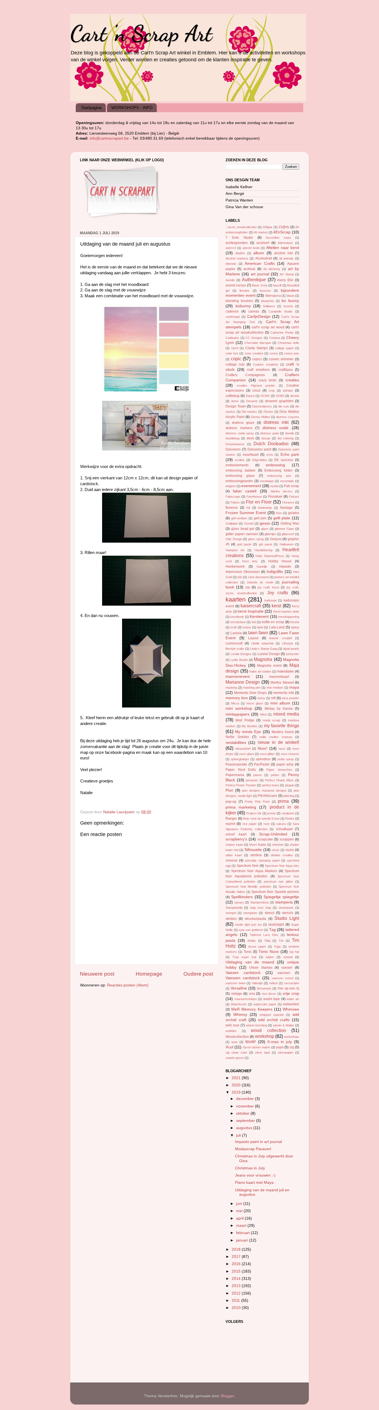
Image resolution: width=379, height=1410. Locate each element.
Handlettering (263, 550)
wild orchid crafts (274, 1020)
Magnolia (263, 659)
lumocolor (292, 654)
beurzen (265, 290)
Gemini (249, 523)
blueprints (267, 301)
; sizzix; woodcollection (241, 227)
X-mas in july (279, 1042)
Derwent (251, 401)
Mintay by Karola (279, 709)
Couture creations (265, 364)
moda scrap (271, 720)
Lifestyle (287, 643)
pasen (257, 775)
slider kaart (234, 855)
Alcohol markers (237, 258)
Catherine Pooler (282, 332)
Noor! (262, 748)
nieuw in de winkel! (278, 742)
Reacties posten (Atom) (127, 985)
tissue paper (257, 946)
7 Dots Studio (239, 238)
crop (272, 390)
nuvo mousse (290, 754)
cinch (234, 348)
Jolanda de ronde (260, 582)
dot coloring (285, 438)
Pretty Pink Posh (257, 801)
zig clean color (236, 1052)
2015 (237, 1271)
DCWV (265, 395)
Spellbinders (242, 897)
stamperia (284, 902)
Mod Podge (245, 720)
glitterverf (288, 534)
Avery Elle (285, 280)
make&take (285, 671)
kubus (247, 627)
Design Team (236, 406)
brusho (288, 306)
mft (273, 698)
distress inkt (276, 422)
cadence (232, 311)
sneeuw (231, 860)
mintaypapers (237, 714)
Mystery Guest (283, 732)
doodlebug (232, 438)
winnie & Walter (283, 1025)
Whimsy (240, 1015)
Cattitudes (232, 337)
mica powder (290, 698)
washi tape (271, 999)
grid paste (244, 544)
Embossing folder (278, 470)
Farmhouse (254, 496)
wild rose (232, 1025)
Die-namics (249, 411)
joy (248, 587)
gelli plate (281, 518)
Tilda (267, 940)
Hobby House (280, 561)
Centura (274, 337)
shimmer (278, 844)
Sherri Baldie (257, 844)
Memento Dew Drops (250, 693)
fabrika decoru (281, 491)
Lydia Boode (239, 659)
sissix (275, 850)
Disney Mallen (260, 417)
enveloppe (267, 481)
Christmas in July (250, 1168)
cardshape (233, 316)
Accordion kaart (278, 237)
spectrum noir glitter (278, 881)
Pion (229, 790)
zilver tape (262, 1052)
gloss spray (256, 539)
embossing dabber (241, 470)
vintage (236, 994)
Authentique (254, 279)
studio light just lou (248, 924)
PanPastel (261, 764)
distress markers (239, 428)
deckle (294, 395)
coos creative (254, 353)
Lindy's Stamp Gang (263, 648)
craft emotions (258, 370)
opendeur (263, 759)
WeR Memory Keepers (251, 1009)
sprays (239, 902)
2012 (237, 1293)
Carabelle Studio (280, 311)
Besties (244, 290)
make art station (260, 671)
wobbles (231, 1031)
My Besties (249, 726)
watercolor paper (265, 1004)
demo (235, 401)
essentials (287, 481)
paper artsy (285, 764)
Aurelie (230, 280)
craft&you (286, 370)
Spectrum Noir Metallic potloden (248, 886)
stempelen (250, 913)
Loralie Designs (241, 654)
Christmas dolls (288, 342)
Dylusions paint (259, 449)
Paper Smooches (279, 769)
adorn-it (231, 248)
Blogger (227, 1396)
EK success (283, 460)
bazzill (277, 285)
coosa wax (291, 353)
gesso (265, 523)
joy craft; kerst (268, 587)
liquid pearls (291, 648)
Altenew (231, 263)
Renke (289, 818)
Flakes (235, 502)
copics (257, 359)
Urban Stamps (260, 968)
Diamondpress (262, 406)
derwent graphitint (279, 401)
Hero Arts (249, 561)
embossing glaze (240, 476)
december (245, 1099)
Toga (277, 946)
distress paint (269, 433)
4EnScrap (281, 232)
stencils (287, 913)
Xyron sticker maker (257, 1047)
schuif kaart (236, 834)
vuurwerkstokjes (245, 999)
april (240, 1218)
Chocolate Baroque (257, 342)
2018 (237, 1249)
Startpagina (91, 107)
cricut (256, 390)
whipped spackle (272, 1014)
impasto (285, 566)
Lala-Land (277, 627)
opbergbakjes (240, 759)
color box (232, 353)
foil (248, 507)
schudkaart (284, 829)
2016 (237, 1264)
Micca (235, 703)
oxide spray (285, 759)
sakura (281, 823)
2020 (237, 1085)
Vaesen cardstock (243, 973)
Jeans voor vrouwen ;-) (255, 1175)
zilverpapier (285, 1052)
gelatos (293, 513)
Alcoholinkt (263, 258)
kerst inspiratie (251, 611)
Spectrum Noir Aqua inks (282, 865)
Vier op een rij (288, 988)
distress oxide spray (240, 433)
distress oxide (275, 428)
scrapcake (265, 839)
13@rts (283, 227)
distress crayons (287, 417)
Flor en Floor (259, 501)
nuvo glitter (267, 754)
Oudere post (198, 974)
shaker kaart (234, 844)
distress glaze (243, 423)
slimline (256, 855)
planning (288, 795)
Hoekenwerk (235, 566)
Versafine (239, 988)
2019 (237, 1092)
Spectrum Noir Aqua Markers (254, 871)
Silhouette (253, 850)
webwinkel (291, 1004)
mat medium (275, 687)
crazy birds (268, 380)
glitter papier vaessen (242, 534)
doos (250, 438)
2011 (236, 1300)
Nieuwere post (97, 974)
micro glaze (254, 703)
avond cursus (236, 285)
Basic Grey (259, 285)
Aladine (240, 253)
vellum (273, 983)
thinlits (251, 940)
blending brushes (239, 301)
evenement (251, 486)
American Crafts (260, 263)
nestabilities (236, 743)
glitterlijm (270, 534)
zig (292, 1047)
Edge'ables (259, 460)
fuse (279, 513)
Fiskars (294, 496)
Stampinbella (234, 907)
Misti (263, 714)
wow (234, 1042)
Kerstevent (259, 617)
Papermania (235, 775)
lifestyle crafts (235, 648)
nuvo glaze (246, 754)
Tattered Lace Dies (264, 934)
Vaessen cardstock (243, 978)
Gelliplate (232, 523)
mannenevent (238, 676)
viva (252, 994)
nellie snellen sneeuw (275, 737)
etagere (231, 486)
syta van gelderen (251, 929)
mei (240, 1211)
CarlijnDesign (259, 316)
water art (293, 999)
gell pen (260, 518)
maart (241, 1225)
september (246, 1121)
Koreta (294, 622)
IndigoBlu (275, 572)
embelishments (237, 465)
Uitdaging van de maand (250, 962)
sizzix (289, 850)
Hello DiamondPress (270, 556)
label (260, 627)
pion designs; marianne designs (264, 790)
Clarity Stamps (256, 348)
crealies (292, 380)
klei (254, 622)
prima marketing (241, 807)
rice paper (249, 823)
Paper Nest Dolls (241, 770)
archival (249, 269)
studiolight (276, 924)
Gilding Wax (290, 523)
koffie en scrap (273, 622)
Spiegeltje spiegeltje (281, 897)
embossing (275, 465)
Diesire (268, 411)
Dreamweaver (235, 444)
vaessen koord (282, 978)
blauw (290, 295)
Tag (272, 930)
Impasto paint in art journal (258, 1142)
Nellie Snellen (237, 737)
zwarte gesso (235, 1057)
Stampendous (259, 902)
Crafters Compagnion (245, 375)
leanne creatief (280, 638)
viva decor (269, 993)
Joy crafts (277, 592)
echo (269, 454)
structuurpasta (255, 919)
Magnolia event (269, 666)
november (245, 1106)
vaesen (286, 968)
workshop (264, 1036)
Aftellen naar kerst (282, 248)
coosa (273, 353)
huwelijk (262, 566)
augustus (244, 1128)
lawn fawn (258, 632)
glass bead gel (242, 529)
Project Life (253, 813)
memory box (237, 698)
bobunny (243, 306)
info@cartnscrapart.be (110, 138)
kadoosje (270, 600)
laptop (295, 627)
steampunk (286, 907)
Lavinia (236, 633)
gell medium (239, 518)
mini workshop (239, 708)
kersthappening (288, 616)
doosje (265, 438)
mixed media (286, 713)
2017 (237, 1257)
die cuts (283, 406)
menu (261, 698)
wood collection (268, 1030)
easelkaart (251, 455)
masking (231, 687)
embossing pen (279, 475)
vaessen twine (236, 983)
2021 (237, 1078)
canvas (253, 311)
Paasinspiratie (236, 764)
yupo (280, 1047)
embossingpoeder (239, 481)
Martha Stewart (282, 682)
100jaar (267, 227)
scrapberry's (236, 839)
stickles (231, 919)
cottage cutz (235, 364)
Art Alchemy (272, 269)
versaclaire (291, 983)
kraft (234, 627)
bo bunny (290, 301)
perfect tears (270, 785)
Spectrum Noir (248, 866)
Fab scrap (291, 486)
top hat (294, 951)
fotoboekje (265, 507)
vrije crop (291, 993)
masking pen (252, 687)
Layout (253, 638)
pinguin (289, 785)
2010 (237, 1308)
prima (283, 801)
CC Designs (254, 337)
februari (243, 1233)
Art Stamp (287, 274)
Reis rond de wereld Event (261, 818)
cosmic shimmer (281, 359)
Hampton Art (235, 550)
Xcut (229, 1047)
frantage (286, 508)
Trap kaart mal (244, 957)
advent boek (251, 248)
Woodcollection (237, 1037)
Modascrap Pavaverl (253, 1149)
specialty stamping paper (262, 860)
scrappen (287, 839)
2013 (237, 1286)
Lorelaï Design (268, 654)
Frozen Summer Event (246, 513)
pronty (271, 813)
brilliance (269, 306)
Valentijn (257, 983)
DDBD (280, 395)
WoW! (250, 1042)
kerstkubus (238, 622)
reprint (230, 824)
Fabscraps (233, 496)
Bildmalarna (273, 295)
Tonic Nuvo (269, 952)
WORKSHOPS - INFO (132, 107)
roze (267, 823)
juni (239, 1204)
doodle (289, 433)
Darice (250, 395)
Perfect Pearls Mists (279, 780)
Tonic (248, 952)
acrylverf (262, 243)
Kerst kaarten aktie (286, 611)
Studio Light (286, 918)
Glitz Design (234, 539)
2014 (237, 1278)
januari (242, 1240)
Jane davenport (258, 577)
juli (239, 1135)
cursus (288, 390)
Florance (288, 502)
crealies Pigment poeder (256, 385)
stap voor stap (260, 907)
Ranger (231, 818)
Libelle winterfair (262, 643)
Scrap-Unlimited (273, 834)
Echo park (290, 454)
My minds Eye (248, 732)
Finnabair (275, 496)
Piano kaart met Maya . (255, 1182)
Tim (281, 940)
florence (232, 508)
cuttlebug (232, 396)
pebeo (275, 775)
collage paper (284, 348)
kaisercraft (251, 605)
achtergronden (237, 243)
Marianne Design (243, 681)
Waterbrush (239, 1004)
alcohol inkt (283, 253)
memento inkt (283, 693)
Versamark (264, 988)
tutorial (288, 957)
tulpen (270, 957)
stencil (269, 913)
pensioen (252, 780)
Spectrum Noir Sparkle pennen (275, 892)
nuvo (282, 748)
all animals (286, 258)
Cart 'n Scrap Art (141, 33)
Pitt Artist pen (267, 796)
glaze (264, 528)
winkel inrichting (256, 1025)
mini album (280, 703)
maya (294, 687)
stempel (231, 913)
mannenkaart (279, 677)
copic (236, 358)
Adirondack (285, 243)
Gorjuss (276, 539)
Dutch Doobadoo (271, 443)
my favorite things (281, 725)
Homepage (149, 974)
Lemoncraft (234, 643)
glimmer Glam (284, 528)
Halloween (287, 544)
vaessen (283, 973)
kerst (276, 605)
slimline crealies (282, 855)
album (258, 253)
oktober (243, 1113)
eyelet (275, 486)
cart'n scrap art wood (268, 327)
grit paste (265, 544)
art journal (260, 274)
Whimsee (291, 1009)
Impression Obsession (243, 572)
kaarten (236, 599)
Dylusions (233, 449)
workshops (291, 1036)
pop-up (231, 802)
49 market (260, 232)
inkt (239, 577)
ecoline (239, 460)
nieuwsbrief (243, 748)
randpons (288, 813)
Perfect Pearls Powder (241, 785)
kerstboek (237, 616)
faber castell (244, 491)
